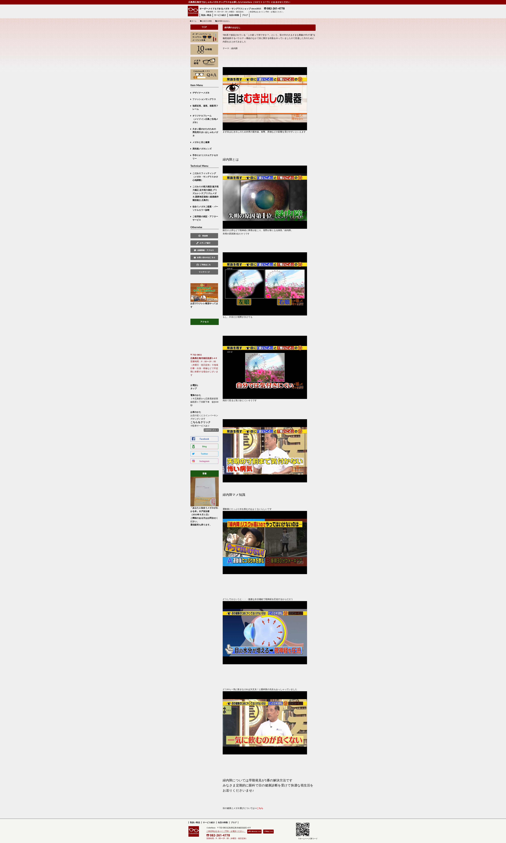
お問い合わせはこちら (254, 831)
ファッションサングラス (204, 99)
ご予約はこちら (268, 831)
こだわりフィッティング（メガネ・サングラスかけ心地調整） (205, 176)
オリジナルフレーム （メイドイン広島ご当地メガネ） (205, 119)
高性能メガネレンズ (202, 149)
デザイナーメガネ (201, 93)
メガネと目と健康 (201, 142)
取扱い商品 (206, 15)
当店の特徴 (234, 15)
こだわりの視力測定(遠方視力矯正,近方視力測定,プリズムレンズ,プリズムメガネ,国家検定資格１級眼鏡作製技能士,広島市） (206, 193)
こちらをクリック (200, 422)
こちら (260, 808)
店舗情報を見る (210, 430)
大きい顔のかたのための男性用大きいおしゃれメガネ (205, 132)
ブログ (245, 15)
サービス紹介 (220, 15)
